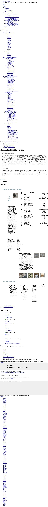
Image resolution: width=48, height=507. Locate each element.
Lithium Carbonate (10, 79)
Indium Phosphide (10, 70)
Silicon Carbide (10, 73)
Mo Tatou (4, 7)
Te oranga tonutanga (9, 11)
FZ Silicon (9, 60)
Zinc (8, 50)
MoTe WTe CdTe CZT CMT (12, 139)
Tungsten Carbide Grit (11, 116)
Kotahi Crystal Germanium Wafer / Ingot (12, 343)
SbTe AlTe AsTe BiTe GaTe (12, 137)
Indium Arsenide (10, 67)
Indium (8, 44)
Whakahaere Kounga (9, 10)
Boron (8, 39)
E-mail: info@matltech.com (8, 356)
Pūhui (8, 16)
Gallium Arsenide (10, 66)
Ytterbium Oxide (10, 109)
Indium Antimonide (11, 69)
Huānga (8, 14)
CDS (8, 52)
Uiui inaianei (2, 179)
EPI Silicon (9, 62)
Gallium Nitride (10, 74)
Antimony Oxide (10, 81)
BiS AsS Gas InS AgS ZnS (12, 132)
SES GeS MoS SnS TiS (11, 131)
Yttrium (8, 98)
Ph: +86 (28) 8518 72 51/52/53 (8, 357)
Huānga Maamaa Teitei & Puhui (11, 13)
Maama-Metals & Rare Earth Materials (12, 20)
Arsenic (8, 37)
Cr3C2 (8, 125)
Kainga (4, 6)
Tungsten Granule (10, 117)
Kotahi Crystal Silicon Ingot (9, 306)
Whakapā (4, 27)
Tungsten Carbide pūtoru (12, 121)
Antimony (9, 34)
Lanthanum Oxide (10, 104)
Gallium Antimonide (11, 68)
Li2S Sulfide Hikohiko (11, 133)
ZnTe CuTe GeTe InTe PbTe (12, 138)
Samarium (9, 95)
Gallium (8, 42)
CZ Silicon (9, 59)
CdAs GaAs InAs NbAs (12, 130)
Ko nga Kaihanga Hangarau (12, 19)
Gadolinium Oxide (10, 102)
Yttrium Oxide (10, 110)
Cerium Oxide (10, 99)
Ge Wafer (9, 64)
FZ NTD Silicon (10, 61)
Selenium (9, 47)
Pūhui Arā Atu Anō (11, 25)
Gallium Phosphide (11, 72)
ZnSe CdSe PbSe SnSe (11, 135)
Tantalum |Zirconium (11, 122)
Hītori (6, 9)
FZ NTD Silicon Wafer (8, 307)
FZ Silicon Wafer (8, 330)
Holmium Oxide (10, 103)
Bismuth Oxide (10, 82)
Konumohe (9, 35)
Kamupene (7, 8)
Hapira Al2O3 (10, 75)
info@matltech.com (6, 1)
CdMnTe (9, 56)
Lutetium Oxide (10, 105)
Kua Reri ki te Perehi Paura (12, 119)
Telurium (9, 49)
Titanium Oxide (10, 90)
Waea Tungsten (10, 120)
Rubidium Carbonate (11, 80)
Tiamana (9, 43)
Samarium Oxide (10, 107)
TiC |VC (9, 129)
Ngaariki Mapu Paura (11, 118)
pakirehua (2, 362)
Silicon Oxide (10, 87)
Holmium (9, 94)
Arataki (8, 45)
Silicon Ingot (9, 63)
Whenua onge (10, 22)
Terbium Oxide (10, 108)
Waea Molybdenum (11, 113)
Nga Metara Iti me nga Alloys (12, 24)
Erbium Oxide (10, 101)
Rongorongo (5, 26)
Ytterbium (9, 97)
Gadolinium (9, 93)
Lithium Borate (10, 78)
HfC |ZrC (9, 128)
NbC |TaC (9, 127)
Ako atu (7, 315)
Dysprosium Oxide (11, 100)
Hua (3, 12)
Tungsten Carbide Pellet (11, 115)
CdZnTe (9, 55)
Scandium (9, 96)
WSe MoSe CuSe (10, 136)
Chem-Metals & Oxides (11, 21)
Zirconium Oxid (10, 88)
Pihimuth (9, 38)
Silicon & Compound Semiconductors (12, 17)
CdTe (8, 54)
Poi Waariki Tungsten (11, 114)
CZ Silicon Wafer (8, 317)
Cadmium (9, 40)
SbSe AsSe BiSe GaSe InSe (12, 134)
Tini (8, 48)
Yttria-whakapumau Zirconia (12, 91)
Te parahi (9, 41)
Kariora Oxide (10, 83)
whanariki (9, 46)
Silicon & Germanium (11, 18)
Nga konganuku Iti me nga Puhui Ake (12, 23)
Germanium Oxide (10, 84)
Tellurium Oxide (10, 86)
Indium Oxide (10, 85)
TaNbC (8, 126)
